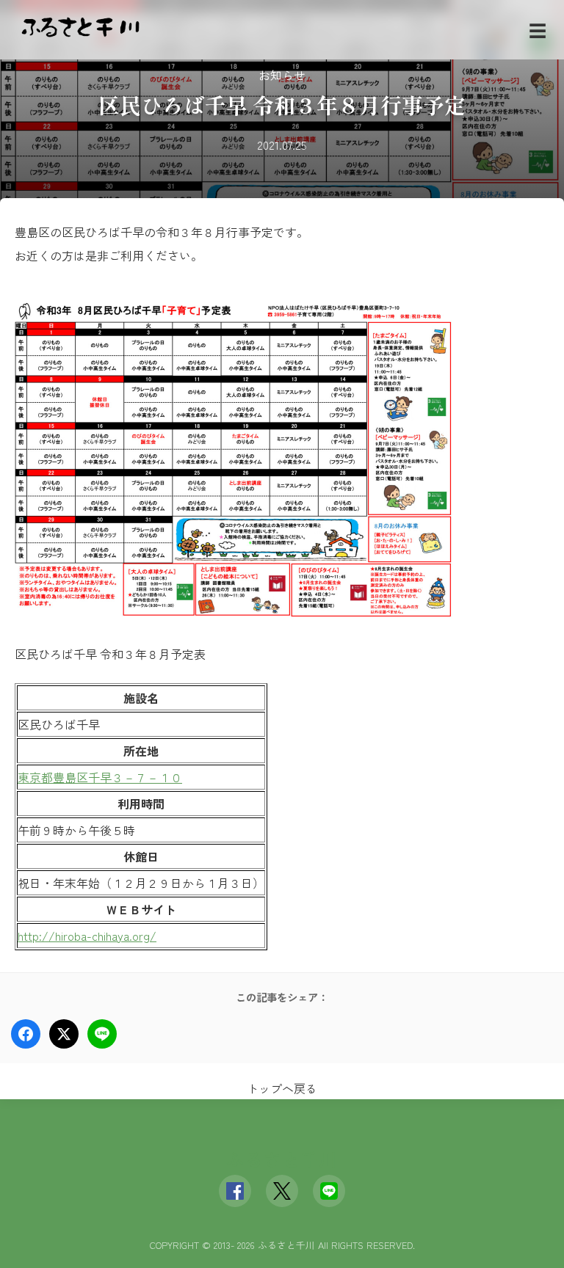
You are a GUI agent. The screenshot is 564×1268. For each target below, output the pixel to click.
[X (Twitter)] (282, 1191)
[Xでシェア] (64, 1034)
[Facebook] (235, 1191)
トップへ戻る (282, 1088)
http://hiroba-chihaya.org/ (87, 935)
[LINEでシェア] (102, 1034)
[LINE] (329, 1191)
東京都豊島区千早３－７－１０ (100, 777)
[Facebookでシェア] (25, 1034)
